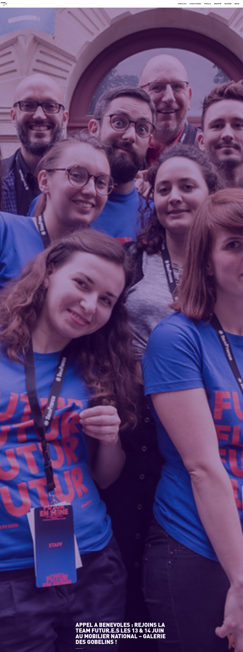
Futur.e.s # (207, 3)
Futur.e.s (4, 4)
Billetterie (227, 3)
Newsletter (217, 3)
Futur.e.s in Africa (195, 3)
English (237, 3)
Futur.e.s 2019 (182, 3)
